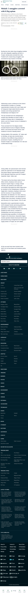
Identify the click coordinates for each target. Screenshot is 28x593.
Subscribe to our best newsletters (14, 263)
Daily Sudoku (3, 447)
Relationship (3, 370)
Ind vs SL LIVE (17, 302)
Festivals (16, 365)
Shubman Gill (3, 298)
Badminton (3, 419)
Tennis (15, 422)
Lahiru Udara (16, 305)
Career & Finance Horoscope (20, 461)
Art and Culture (4, 363)
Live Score (3, 294)
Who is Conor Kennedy (5, 461)
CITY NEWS (3, 308)
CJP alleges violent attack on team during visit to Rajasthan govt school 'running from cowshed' (20, 515)
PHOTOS (3, 386)
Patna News (3, 325)
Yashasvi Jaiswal (17, 300)
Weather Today (13, 553)
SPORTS (2, 417)
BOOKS (2, 428)
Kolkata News (3, 320)
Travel (15, 370)
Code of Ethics (22, 555)
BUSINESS (3, 382)
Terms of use (21, 551)
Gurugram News (17, 315)
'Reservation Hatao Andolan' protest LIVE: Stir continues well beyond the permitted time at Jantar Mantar (7, 543)
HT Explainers (17, 491)
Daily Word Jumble (5, 450)
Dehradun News (17, 313)
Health (2, 367)
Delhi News (3, 315)
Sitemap (2, 558)
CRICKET (3, 289)
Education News (17, 357)
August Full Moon (17, 464)
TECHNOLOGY (4, 414)
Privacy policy (4, 553)
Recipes (15, 367)
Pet (1, 372)
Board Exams (17, 352)
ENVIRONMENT (4, 396)
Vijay (2, 459)
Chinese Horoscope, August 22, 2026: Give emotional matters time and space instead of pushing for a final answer (6, 515)
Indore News (3, 318)
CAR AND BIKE (4, 410)
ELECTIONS (3, 435)
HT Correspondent (6, 25)
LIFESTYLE (3, 360)
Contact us (12, 551)
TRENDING (3, 379)
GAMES (2, 445)
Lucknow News (17, 320)
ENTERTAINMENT (5, 331)
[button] (1, 2)
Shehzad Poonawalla (18, 470)
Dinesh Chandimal (4, 305)
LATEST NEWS (4, 279)
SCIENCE (3, 400)
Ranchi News (3, 327)
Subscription (3, 555)
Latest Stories (5, 496)
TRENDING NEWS (5, 457)
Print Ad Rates (13, 555)
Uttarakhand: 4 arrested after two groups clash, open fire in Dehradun (20, 507)
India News (17, 4)
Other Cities (16, 327)
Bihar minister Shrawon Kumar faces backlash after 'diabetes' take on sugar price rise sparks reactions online (6, 500)
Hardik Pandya (4, 300)
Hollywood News (17, 333)
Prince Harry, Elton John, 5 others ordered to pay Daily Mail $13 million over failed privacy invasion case (7, 508)
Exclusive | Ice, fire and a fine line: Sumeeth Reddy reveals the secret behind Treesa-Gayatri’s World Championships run (20, 500)
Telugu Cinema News (5, 338)
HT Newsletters (22, 553)
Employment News (18, 354)
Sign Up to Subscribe (14, 270)
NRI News (3, 491)
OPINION (3, 403)
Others (2, 424)
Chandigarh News (4, 313)
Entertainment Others (18, 340)
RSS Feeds (12, 558)
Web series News (4, 340)
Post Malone (16, 459)
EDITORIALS (3, 407)
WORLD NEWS (4, 282)
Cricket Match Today (18, 292)
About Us (3, 551)
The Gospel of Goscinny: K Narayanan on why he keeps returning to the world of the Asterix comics (6, 523)
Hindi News (16, 489)
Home (2, 4)
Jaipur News (16, 318)
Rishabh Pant (3, 302)
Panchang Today (4, 466)
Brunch (15, 363)
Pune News (16, 325)
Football (15, 419)
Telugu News (3, 489)
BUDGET (2, 393)
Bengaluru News (4, 311)
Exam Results (3, 357)
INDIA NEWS (3, 286)
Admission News (4, 352)
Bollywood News (4, 333)
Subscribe (24, 1)
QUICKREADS (4, 438)
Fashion (2, 365)
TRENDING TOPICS (5, 477)
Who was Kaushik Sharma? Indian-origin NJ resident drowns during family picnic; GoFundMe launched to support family (6, 531)
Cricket (11, 4)
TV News (16, 338)
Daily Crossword (17, 447)
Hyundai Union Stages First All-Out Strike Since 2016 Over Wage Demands (20, 530)
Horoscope (3, 346)
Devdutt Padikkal (17, 298)
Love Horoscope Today (5, 464)
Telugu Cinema (17, 484)
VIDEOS (2, 389)
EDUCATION (3, 350)
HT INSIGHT (3, 431)
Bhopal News (17, 311)
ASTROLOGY (3, 344)
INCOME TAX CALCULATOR (7, 453)
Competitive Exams (5, 354)
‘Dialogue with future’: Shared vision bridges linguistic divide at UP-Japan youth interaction (20, 522)
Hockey (2, 422)
